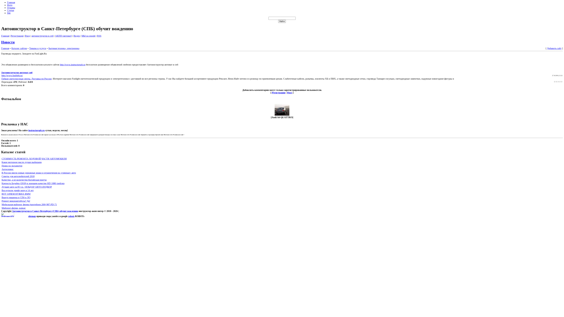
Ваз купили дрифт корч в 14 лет (18, 190)
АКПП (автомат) (63, 36)
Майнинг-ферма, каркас (14, 208)
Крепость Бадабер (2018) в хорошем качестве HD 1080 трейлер (33, 183)
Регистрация (17, 36)
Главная (5, 36)
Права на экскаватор (12, 166)
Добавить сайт (554, 48)
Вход (27, 36)
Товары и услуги (37, 48)
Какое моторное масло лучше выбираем (22, 162)
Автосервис (8, 169)
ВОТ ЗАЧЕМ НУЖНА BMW (16, 194)
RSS (99, 36)
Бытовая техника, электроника (63, 48)
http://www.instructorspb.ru (72, 64)
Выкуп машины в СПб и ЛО (16, 197)
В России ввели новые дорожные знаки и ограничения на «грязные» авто (39, 173)
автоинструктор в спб (42, 36)
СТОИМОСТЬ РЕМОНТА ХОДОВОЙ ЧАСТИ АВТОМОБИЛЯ (34, 158)
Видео (77, 36)
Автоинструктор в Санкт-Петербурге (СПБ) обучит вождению (45, 211)
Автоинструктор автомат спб (16, 72)
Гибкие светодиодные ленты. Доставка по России (26, 78)
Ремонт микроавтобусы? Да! (16, 201)
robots (71, 216)
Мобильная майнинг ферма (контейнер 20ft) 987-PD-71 (29, 204)
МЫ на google (88, 36)
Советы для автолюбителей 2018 (18, 176)
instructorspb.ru (36, 130)
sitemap (32, 216)
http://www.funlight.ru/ (12, 75)
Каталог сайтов (19, 48)
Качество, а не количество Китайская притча (24, 180)
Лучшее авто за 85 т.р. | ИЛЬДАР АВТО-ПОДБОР (27, 187)
